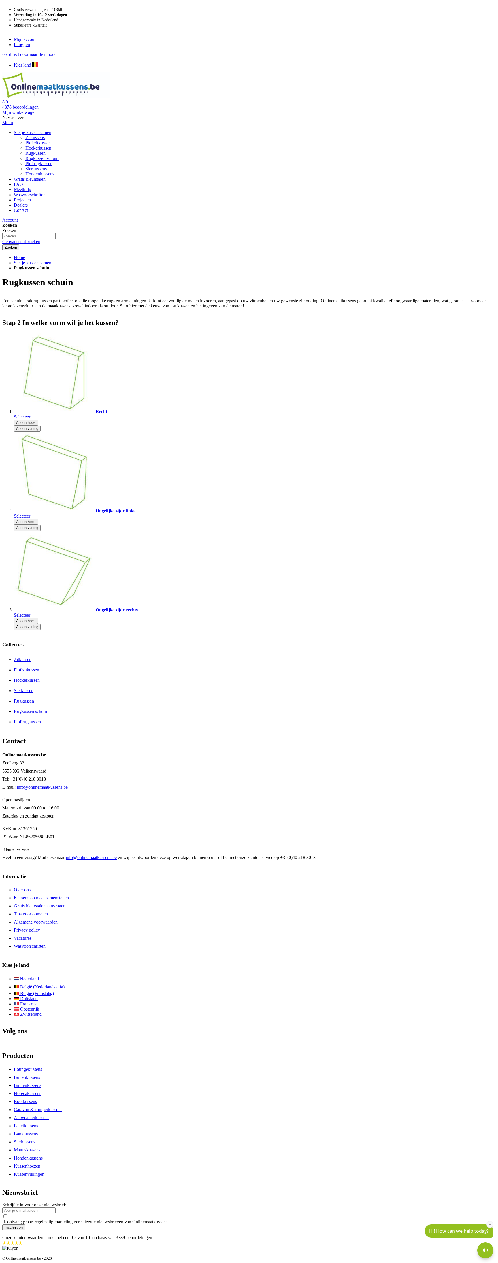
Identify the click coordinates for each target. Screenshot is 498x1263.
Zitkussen (22, 659)
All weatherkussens (31, 1117)
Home (19, 257)
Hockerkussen (27, 680)
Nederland (29, 978)
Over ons (22, 889)
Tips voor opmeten (31, 913)
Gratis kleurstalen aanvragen (39, 905)
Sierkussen (23, 690)
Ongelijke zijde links (115, 510)
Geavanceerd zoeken (21, 241)
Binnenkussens (27, 1085)
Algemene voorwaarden (36, 922)
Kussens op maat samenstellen (41, 897)
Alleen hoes (26, 422)
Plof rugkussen (27, 721)
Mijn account (26, 39)
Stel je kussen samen (32, 262)
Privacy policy (27, 930)
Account (10, 220)
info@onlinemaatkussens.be (42, 787)
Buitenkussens (27, 1077)
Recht (101, 411)
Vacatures (22, 938)
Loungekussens (28, 1069)
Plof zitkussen (26, 669)
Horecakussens (27, 1093)
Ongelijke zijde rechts (117, 609)
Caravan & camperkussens (38, 1109)
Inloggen (22, 44)
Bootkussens (25, 1101)
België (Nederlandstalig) (42, 986)
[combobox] (29, 236)
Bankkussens (26, 1133)
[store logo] (57, 96)
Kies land (23, 65)
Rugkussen (24, 700)
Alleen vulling (27, 428)
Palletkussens (26, 1125)
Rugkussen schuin (30, 711)
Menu (7, 122)
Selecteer (22, 416)
